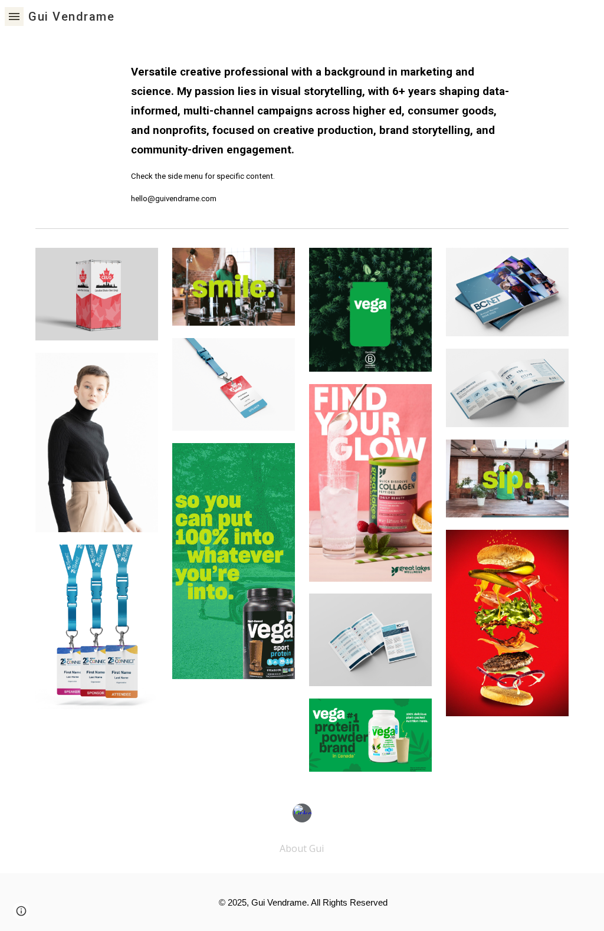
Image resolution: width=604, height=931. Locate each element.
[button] (14, 16)
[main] (324, 128)
